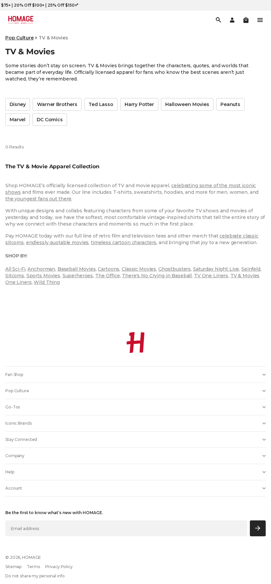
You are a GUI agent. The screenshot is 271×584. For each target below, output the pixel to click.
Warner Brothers (57, 104)
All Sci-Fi (15, 269)
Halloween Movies (187, 104)
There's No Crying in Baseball (157, 276)
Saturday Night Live (216, 269)
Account (13, 488)
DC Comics (50, 120)
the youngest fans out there (38, 199)
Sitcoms (14, 276)
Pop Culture (19, 38)
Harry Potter (139, 104)
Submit (258, 528)
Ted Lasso (101, 104)
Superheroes (77, 276)
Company (14, 455)
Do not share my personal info (35, 575)
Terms (33, 566)
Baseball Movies (77, 269)
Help (9, 471)
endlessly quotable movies (57, 242)
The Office (107, 276)
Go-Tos (12, 406)
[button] (246, 20)
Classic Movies (139, 269)
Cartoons (108, 269)
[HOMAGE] (20, 20)
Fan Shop (14, 374)
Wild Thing (47, 282)
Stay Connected (21, 439)
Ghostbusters (174, 269)
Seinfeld (250, 269)
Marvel (17, 120)
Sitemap (13, 566)
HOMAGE (31, 557)
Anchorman (41, 269)
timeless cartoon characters (123, 242)
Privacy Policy (59, 566)
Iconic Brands (18, 423)
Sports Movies (43, 276)
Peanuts (230, 104)
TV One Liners (211, 276)
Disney (18, 104)
